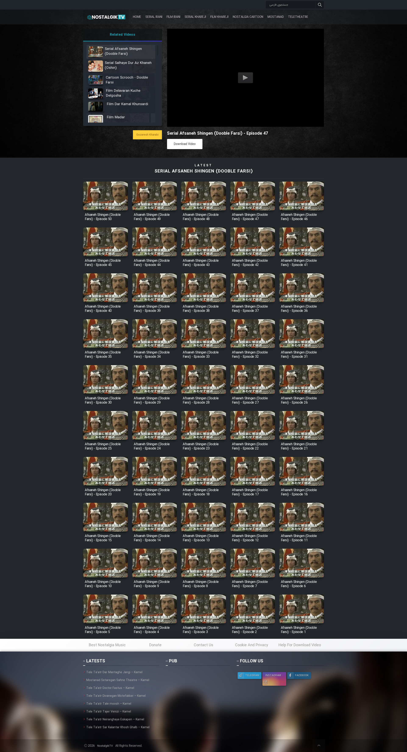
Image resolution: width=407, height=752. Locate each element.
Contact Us (203, 645)
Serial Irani (153, 17)
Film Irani (173, 17)
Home (137, 17)
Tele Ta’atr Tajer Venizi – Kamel (108, 711)
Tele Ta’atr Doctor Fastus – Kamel (110, 688)
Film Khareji (219, 17)
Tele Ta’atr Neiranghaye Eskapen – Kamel (115, 719)
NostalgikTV (105, 746)
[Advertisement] (198, 696)
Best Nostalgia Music (107, 645)
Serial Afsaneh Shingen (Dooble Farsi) (204, 171)
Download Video (185, 144)
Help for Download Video (300, 645)
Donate (155, 645)
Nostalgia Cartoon (248, 17)
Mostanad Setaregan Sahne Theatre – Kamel (117, 680)
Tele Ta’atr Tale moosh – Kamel (108, 703)
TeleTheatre (298, 17)
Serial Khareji (195, 17)
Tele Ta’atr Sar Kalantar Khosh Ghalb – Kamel (117, 727)
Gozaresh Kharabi (147, 135)
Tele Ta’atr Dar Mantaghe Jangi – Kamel (114, 672)
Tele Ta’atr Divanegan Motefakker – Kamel (116, 696)
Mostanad (276, 17)
